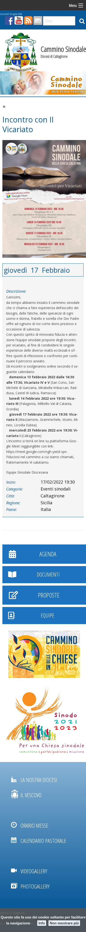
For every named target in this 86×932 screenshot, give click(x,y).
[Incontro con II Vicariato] (43, 199)
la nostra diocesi (39, 780)
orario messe (34, 825)
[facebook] (8, 19)
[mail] (37, 19)
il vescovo (31, 795)
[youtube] (18, 19)
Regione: (13, 502)
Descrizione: (16, 291)
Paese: (11, 509)
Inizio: (11, 482)
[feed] (28, 19)
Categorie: (14, 489)
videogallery (34, 871)
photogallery (35, 886)
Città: (10, 496)
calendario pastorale (43, 841)
